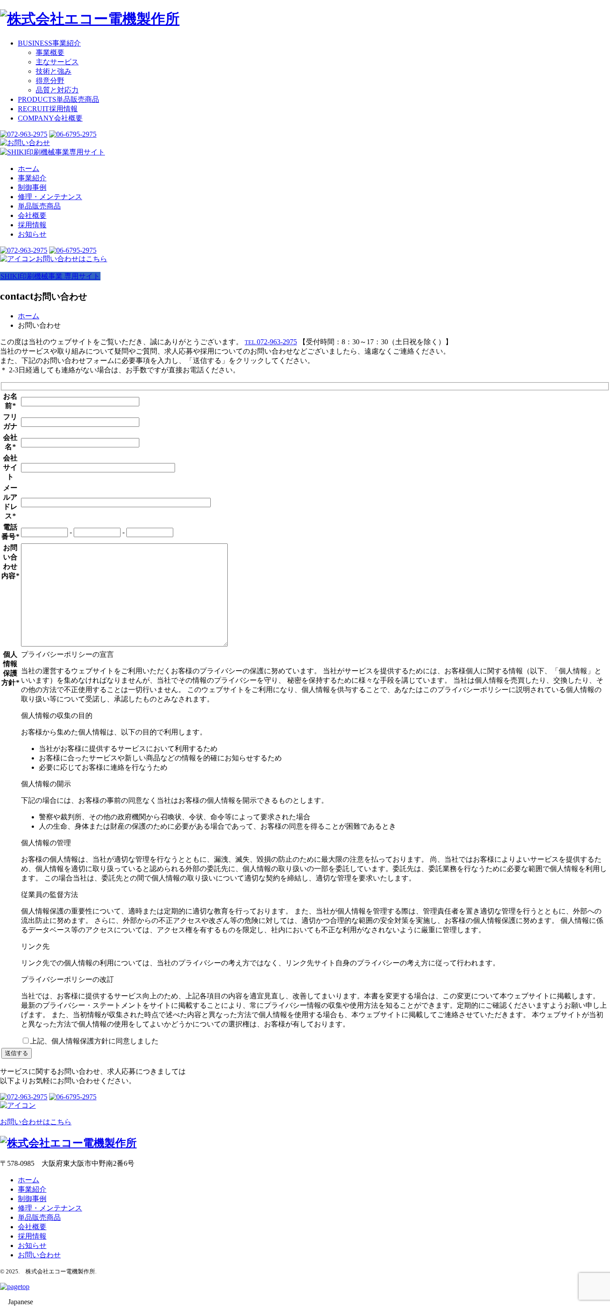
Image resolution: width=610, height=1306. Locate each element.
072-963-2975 (271, 342)
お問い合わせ (39, 1255)
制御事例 (32, 187)
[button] (305, 1302)
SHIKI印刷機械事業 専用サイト (50, 276)
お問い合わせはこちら (71, 259)
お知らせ (32, 234)
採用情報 (48, 109)
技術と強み (53, 71)
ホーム (28, 168)
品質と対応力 (57, 90)
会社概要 (50, 118)
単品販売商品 (58, 99)
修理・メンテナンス (50, 196)
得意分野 (50, 80)
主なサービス (57, 62)
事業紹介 (49, 43)
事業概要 (50, 52)
